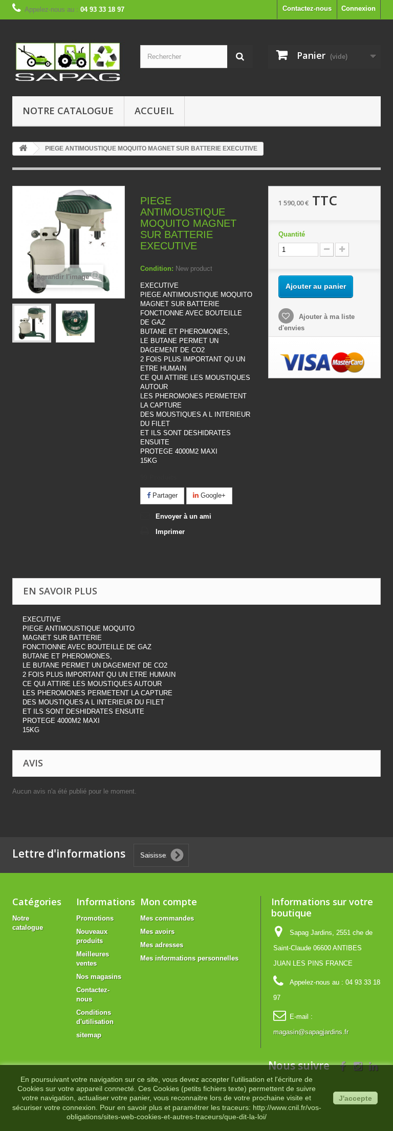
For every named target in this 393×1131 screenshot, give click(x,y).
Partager (164, 495)
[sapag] (68, 61)
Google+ (212, 495)
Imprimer (170, 532)
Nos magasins (98, 976)
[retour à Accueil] (23, 148)
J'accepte (355, 1098)
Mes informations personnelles (189, 958)
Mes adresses (161, 945)
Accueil (154, 110)
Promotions (95, 918)
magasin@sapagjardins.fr (310, 1032)
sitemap (88, 1035)
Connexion (358, 8)
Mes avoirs (157, 931)
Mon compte (168, 901)
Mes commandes (167, 918)
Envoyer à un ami (183, 516)
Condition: (156, 268)
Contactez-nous (307, 8)
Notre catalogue (68, 110)
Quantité (291, 234)
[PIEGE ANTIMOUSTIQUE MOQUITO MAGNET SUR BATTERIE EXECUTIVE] (32, 323)
